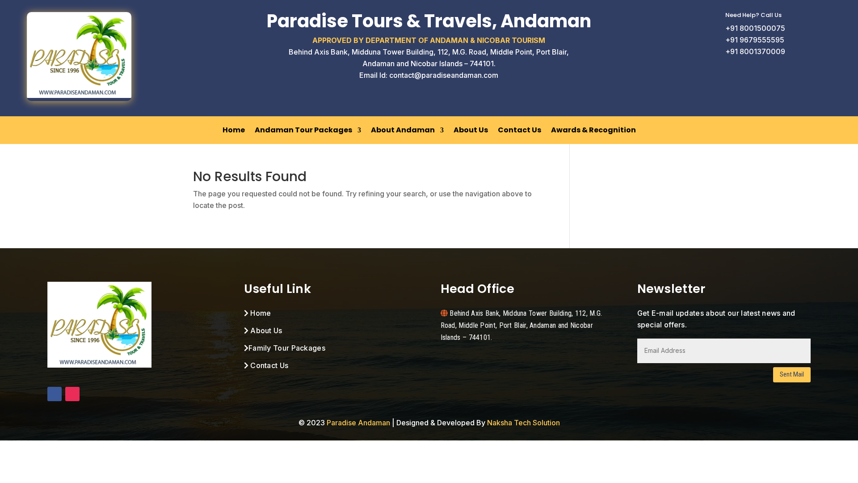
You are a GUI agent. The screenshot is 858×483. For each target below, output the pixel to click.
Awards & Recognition (593, 130)
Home (234, 130)
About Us (471, 130)
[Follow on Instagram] (72, 394)
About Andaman (403, 130)
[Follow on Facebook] (54, 394)
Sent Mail (792, 374)
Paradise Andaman (358, 422)
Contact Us (519, 130)
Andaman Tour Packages (303, 130)
